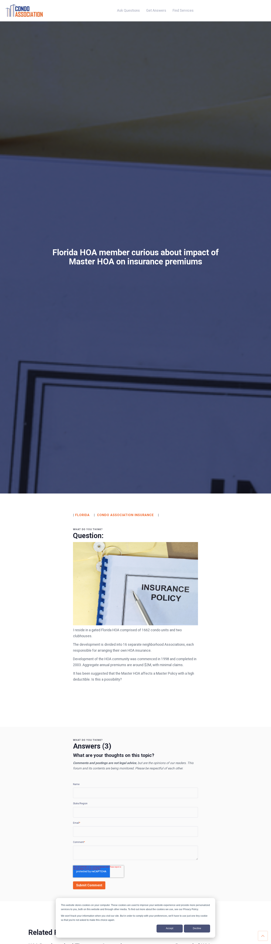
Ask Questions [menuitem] (128, 10)
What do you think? (88, 529)
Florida (82, 515)
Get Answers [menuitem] (156, 10)
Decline (197, 928)
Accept (169, 928)
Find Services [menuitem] (183, 10)
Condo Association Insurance (125, 515)
